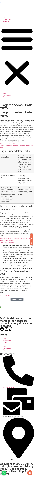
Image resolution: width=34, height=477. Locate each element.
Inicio (4, 15)
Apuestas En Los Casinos (7, 242)
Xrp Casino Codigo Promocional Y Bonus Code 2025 (16, 238)
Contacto (6, 21)
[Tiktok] (11, 329)
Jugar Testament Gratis (7, 240)
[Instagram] (31, 239)
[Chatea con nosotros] (4, 472)
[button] (17, 56)
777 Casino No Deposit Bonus (9, 144)
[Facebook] (31, 235)
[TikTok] (31, 243)
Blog (4, 17)
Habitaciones (7, 19)
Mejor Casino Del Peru (6, 295)
